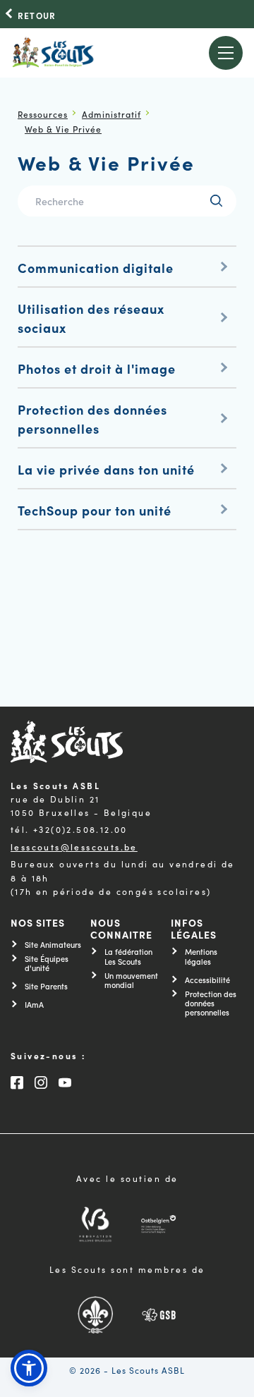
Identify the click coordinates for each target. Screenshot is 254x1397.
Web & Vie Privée (63, 129)
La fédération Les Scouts (128, 956)
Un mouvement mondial (131, 980)
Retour (37, 15)
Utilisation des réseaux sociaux (91, 318)
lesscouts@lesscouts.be (74, 847)
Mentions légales (201, 956)
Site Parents (46, 986)
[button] (29, 1368)
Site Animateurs (53, 944)
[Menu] (226, 52)
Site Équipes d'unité (46, 963)
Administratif (111, 114)
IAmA (34, 1004)
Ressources (43, 114)
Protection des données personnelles (92, 419)
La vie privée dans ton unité (106, 469)
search (216, 201)
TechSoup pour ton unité (94, 510)
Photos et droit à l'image (97, 368)
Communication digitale (96, 267)
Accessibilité (207, 979)
